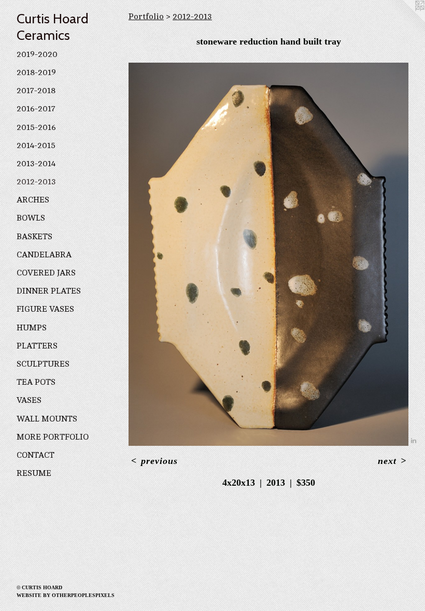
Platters (37, 346)
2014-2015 (36, 145)
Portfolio (146, 16)
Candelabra (44, 254)
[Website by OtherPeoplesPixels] (404, 20)
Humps (32, 327)
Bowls (31, 218)
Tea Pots (36, 382)
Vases (29, 400)
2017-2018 (36, 90)
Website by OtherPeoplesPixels (66, 595)
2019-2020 (37, 54)
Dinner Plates (49, 291)
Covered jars (46, 273)
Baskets (34, 236)
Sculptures (43, 364)
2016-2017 (36, 108)
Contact (35, 455)
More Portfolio (53, 437)
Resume (34, 473)
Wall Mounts (47, 419)
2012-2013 (36, 181)
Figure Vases (45, 309)
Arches (33, 200)
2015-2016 (36, 127)
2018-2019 (36, 72)
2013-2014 (36, 163)
